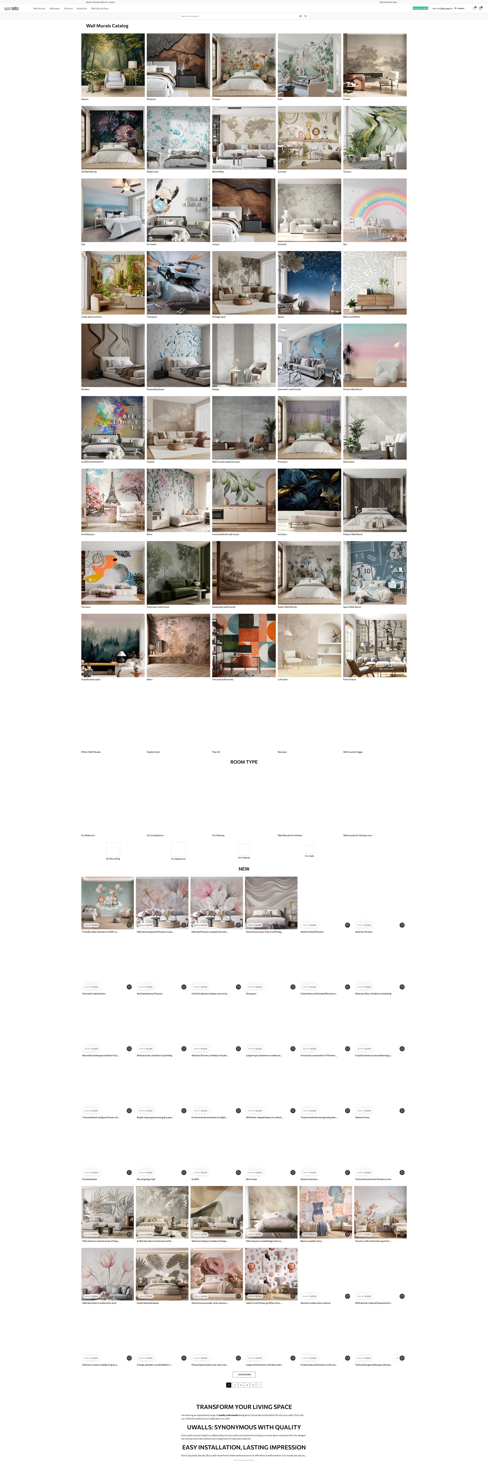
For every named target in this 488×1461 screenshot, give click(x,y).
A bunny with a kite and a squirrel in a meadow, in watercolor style (373, 1290)
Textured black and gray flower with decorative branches (100, 1166)
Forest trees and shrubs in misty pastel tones (319, 1413)
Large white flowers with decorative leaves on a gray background (264, 1413)
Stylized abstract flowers (149, 1042)
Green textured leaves (148, 1351)
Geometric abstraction (93, 1042)
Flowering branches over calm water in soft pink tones (210, 1413)
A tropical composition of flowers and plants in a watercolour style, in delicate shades (319, 1104)
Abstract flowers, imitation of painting (210, 1104)
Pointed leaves (89, 1228)
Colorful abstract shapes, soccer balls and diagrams (210, 1042)
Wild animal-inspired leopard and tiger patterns (373, 1351)
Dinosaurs (251, 1042)
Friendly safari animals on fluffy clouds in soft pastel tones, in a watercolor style (100, 980)
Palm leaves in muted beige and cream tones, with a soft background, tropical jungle (264, 1290)
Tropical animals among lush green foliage (319, 1166)
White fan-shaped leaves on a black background (264, 1166)
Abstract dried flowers (312, 980)
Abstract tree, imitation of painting (154, 1104)
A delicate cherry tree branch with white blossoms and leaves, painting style (155, 1290)
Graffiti (195, 1228)
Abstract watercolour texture (316, 1351)
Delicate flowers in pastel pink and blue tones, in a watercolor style (210, 980)
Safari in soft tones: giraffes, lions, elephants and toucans (264, 1351)
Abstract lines (362, 1166)
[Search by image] (301, 16)
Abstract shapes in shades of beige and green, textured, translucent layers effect (210, 1290)
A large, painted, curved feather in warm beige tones (155, 1413)
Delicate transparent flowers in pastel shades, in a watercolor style (155, 980)
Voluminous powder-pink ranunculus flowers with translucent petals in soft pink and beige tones (210, 1351)
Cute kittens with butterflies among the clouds (319, 1042)
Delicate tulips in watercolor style (99, 1351)
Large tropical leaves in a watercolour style (264, 1104)
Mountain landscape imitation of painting (100, 1104)
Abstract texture (309, 1228)
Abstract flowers (363, 980)
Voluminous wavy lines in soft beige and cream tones (264, 980)
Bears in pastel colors (311, 1290)
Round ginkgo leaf (146, 1228)
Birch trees (251, 1228)
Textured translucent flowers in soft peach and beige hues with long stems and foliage (373, 1228)
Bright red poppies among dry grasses (155, 1166)
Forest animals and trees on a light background (210, 1166)
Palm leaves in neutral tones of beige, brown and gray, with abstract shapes (100, 1290)
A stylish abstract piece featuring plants (373, 1104)
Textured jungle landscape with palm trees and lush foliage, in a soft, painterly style (373, 1413)
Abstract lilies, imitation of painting (373, 1042)
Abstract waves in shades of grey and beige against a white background (100, 1413)
